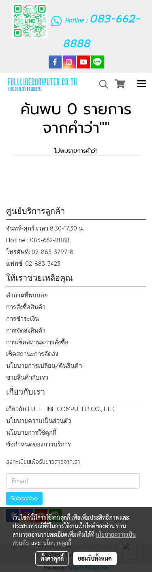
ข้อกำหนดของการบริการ (38, 444)
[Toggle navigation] (141, 84)
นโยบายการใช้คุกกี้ (31, 432)
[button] (101, 84)
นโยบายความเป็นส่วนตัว (38, 421)
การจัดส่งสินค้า (25, 330)
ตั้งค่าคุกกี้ (52, 558)
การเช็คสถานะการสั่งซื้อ (37, 342)
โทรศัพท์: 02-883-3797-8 (39, 252)
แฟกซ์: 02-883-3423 (33, 263)
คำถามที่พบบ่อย (27, 295)
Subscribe (24, 498)
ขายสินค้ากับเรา (27, 377)
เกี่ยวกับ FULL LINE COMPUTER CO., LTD (60, 409)
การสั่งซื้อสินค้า (25, 307)
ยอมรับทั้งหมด (95, 558)
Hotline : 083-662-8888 (38, 240)
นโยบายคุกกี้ (57, 542)
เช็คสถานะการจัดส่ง (32, 354)
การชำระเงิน (22, 318)
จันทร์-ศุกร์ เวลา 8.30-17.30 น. (45, 228)
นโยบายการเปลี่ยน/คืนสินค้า (44, 365)
